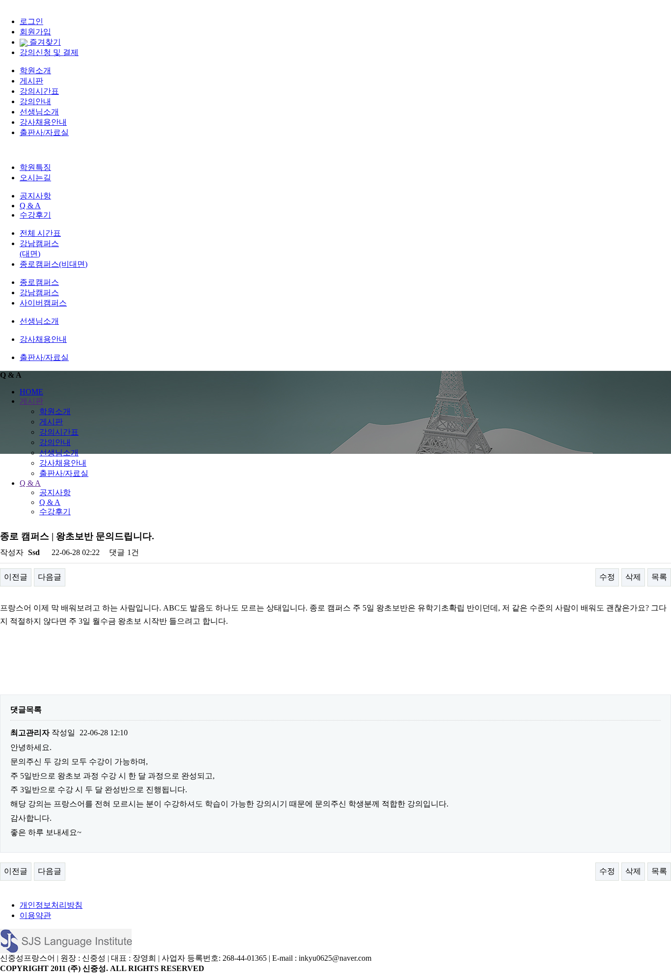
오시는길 (35, 177)
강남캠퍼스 (39, 292)
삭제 (633, 577)
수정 (607, 577)
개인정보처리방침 (51, 905)
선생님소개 (39, 112)
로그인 (31, 21)
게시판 (31, 81)
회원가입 (35, 32)
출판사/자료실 (44, 132)
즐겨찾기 (44, 42)
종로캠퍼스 (39, 282)
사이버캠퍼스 (43, 303)
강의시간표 (39, 91)
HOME (31, 392)
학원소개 (35, 70)
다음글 (49, 577)
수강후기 (35, 215)
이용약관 (35, 915)
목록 (659, 577)
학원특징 (35, 167)
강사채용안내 (43, 122)
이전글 (16, 577)
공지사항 (35, 196)
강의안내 (35, 101)
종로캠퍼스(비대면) (53, 264)
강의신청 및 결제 (49, 52)
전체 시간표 (40, 233)
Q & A (30, 205)
